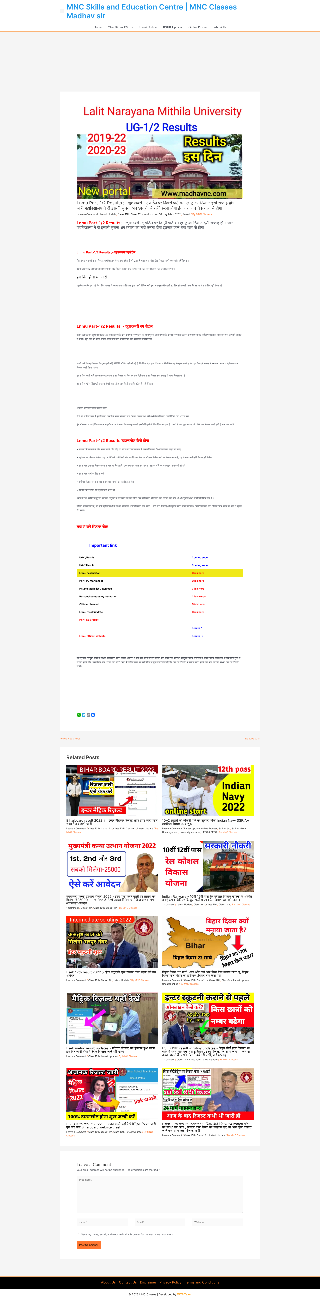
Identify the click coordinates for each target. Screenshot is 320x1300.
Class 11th (124, 214)
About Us (220, 27)
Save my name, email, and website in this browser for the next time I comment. (127, 1234)
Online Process (198, 27)
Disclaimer (148, 1282)
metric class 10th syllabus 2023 (162, 214)
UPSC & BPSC (209, 832)
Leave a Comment (87, 214)
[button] (131, 27)
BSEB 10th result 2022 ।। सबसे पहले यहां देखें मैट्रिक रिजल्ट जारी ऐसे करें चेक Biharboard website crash (111, 1125)
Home (98, 27)
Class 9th (131, 828)
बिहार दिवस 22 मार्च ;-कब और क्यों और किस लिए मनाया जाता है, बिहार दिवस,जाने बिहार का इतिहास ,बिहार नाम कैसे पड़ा (205, 974)
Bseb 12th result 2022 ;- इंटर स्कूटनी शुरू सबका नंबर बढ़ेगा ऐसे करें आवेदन (111, 974)
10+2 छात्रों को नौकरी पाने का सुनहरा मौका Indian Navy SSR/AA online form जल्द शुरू (205, 822)
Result (186, 214)
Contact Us (128, 1282)
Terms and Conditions (202, 1282)
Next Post (252, 738)
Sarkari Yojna (239, 828)
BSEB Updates (172, 27)
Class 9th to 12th (119, 27)
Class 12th (137, 214)
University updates (190, 832)
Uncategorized (170, 832)
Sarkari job (224, 828)
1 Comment (72, 907)
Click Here (198, 596)
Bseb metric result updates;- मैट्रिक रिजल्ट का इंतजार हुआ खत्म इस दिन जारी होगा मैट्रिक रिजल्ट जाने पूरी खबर (110, 1050)
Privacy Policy (171, 1282)
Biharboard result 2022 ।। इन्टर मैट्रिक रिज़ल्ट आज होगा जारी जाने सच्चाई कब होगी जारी (112, 822)
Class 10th (94, 828)
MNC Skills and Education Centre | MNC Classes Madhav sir (151, 11)
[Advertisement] (160, 56)
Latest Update (148, 27)
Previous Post (70, 738)
